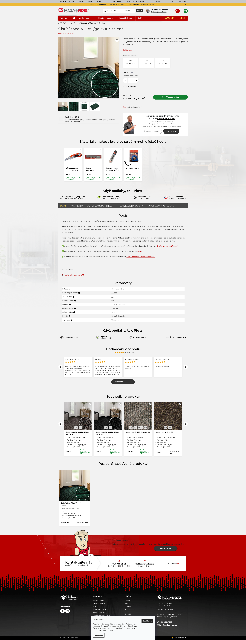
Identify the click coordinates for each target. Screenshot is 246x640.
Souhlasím (147, 621)
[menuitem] (67, 18)
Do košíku (170, 97)
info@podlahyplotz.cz (136, 1)
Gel (112, 300)
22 (112, 297)
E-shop (127, 601)
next (185, 424)
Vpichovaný (115, 320)
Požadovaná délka (130, 76)
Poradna (157, 1)
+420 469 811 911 (166, 118)
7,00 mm (114, 308)
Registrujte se (133, 5)
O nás (94, 606)
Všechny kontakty (171, 563)
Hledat (139, 10)
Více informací (108, 630)
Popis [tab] (63, 206)
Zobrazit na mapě (164, 609)
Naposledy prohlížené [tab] (160, 206)
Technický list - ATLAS (74, 275)
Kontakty (72, 1)
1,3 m (170, 427)
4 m (130, 427)
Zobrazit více (123, 381)
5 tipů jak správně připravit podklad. (141, 257)
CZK (171, 1)
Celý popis (127, 50)
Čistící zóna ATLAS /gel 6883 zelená (72, 504)
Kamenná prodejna (99, 603)
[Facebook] (62, 611)
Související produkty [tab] (132, 206)
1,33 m (140, 427)
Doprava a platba (98, 601)
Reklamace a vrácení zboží (101, 609)
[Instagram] (67, 611)
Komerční (121, 316)
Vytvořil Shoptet (180, 638)
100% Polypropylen (119, 304)
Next (185, 367)
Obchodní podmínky (99, 612)
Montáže (90, 1)
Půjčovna (128, 609)
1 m (80, 427)
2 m (122, 289)
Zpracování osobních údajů (101, 615)
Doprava (81, 1)
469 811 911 (118, 1)
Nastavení (99, 635)
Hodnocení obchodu (123, 349)
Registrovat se (165, 548)
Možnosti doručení (134, 107)
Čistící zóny (115, 289)
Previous (60, 367)
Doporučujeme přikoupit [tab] (101, 206)
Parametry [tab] (76, 206)
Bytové (114, 316)
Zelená (114, 293)
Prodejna (63, 1)
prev (60, 424)
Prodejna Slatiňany (159, 12)
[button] (130, 63)
